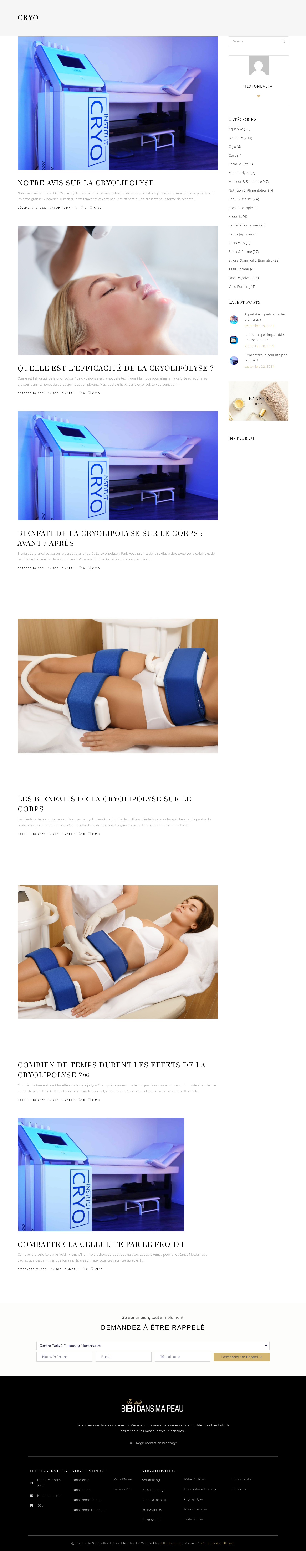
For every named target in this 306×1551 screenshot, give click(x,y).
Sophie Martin (66, 207)
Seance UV (237, 242)
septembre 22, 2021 (33, 1269)
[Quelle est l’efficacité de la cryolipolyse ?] (118, 290)
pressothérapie (241, 207)
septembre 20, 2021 (259, 346)
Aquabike (236, 128)
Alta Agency (172, 1543)
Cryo (98, 207)
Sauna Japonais (241, 234)
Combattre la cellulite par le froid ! (101, 1245)
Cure (232, 155)
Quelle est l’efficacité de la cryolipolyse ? (116, 368)
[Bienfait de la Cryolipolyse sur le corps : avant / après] (118, 465)
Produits (235, 216)
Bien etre (236, 137)
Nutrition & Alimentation (248, 190)
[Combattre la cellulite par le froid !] (101, 1174)
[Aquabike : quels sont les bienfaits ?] (234, 319)
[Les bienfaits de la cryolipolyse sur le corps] (118, 686)
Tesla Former (239, 269)
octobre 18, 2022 (31, 393)
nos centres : (89, 1471)
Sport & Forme (240, 251)
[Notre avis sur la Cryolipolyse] (118, 103)
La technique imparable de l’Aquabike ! (264, 337)
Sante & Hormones (244, 225)
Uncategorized (240, 277)
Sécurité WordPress (218, 1543)
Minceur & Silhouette (245, 181)
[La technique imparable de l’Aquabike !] (234, 340)
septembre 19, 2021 (259, 326)
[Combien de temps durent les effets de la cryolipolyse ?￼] (118, 952)
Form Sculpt (238, 164)
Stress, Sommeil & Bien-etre (250, 260)
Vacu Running (239, 286)
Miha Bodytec (239, 172)
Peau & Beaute (240, 199)
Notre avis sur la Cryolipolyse (86, 183)
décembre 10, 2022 (32, 207)
